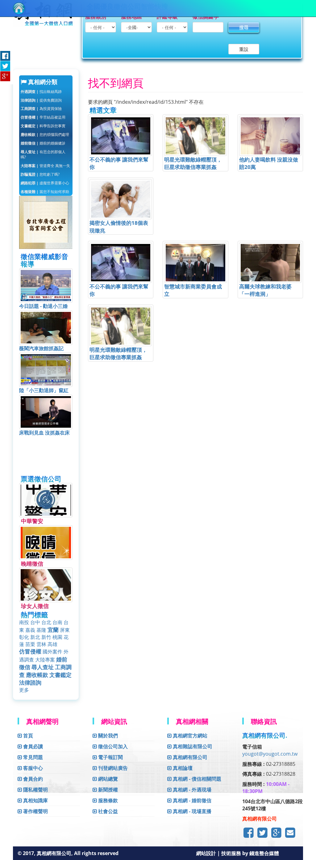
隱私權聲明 (35, 789)
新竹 (46, 637)
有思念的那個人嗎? (43, 154)
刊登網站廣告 (112, 768)
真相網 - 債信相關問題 (196, 778)
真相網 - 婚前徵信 (191, 800)
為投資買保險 (41, 108)
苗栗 (30, 644)
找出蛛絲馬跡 (41, 91)
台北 (46, 622)
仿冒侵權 (30, 651)
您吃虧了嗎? (40, 174)
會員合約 (32, 778)
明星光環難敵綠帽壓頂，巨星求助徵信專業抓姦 (193, 163)
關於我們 (107, 735)
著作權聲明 (35, 811)
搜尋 (243, 27)
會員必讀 (32, 746)
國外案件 (52, 651)
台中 (35, 622)
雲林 (41, 644)
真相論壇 (182, 768)
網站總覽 (107, 778)
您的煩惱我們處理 (45, 134)
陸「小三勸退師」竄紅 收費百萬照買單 (46, 394)
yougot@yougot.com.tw (269, 753)
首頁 (27, 735)
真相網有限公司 (189, 757)
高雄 (52, 644)
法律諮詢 (30, 682)
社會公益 (107, 811)
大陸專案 (45, 659)
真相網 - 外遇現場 (191, 789)
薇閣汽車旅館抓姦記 (41, 348)
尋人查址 (42, 667)
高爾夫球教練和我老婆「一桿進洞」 (265, 290)
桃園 (57, 637)
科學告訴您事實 (43, 125)
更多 (24, 689)
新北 (35, 637)
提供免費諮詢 (41, 100)
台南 (57, 622)
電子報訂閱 (110, 757)
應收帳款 (37, 674)
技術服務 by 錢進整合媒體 (250, 853)
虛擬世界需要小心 (45, 183)
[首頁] (19, 8)
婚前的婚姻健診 (43, 143)
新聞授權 (107, 789)
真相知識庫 (35, 800)
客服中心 (32, 768)
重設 (243, 49)
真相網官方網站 (189, 735)
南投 (24, 622)
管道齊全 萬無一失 (45, 165)
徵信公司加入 (112, 746)
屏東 (65, 630)
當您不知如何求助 (45, 191)
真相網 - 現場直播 (191, 811)
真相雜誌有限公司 (192, 746)
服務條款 (107, 800)
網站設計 (206, 853)
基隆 (41, 630)
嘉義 (30, 630)
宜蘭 (53, 629)
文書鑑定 (60, 674)
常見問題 (32, 757)
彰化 (24, 637)
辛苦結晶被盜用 (43, 117)
